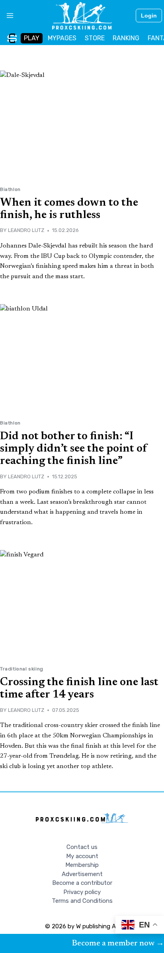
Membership (82, 865)
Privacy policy (82, 892)
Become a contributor (82, 882)
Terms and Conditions (82, 900)
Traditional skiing (21, 669)
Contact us (82, 847)
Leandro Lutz (26, 230)
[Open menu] (7, 16)
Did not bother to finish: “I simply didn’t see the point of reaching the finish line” (73, 449)
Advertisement (82, 874)
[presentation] (82, 125)
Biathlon (10, 189)
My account (82, 856)
